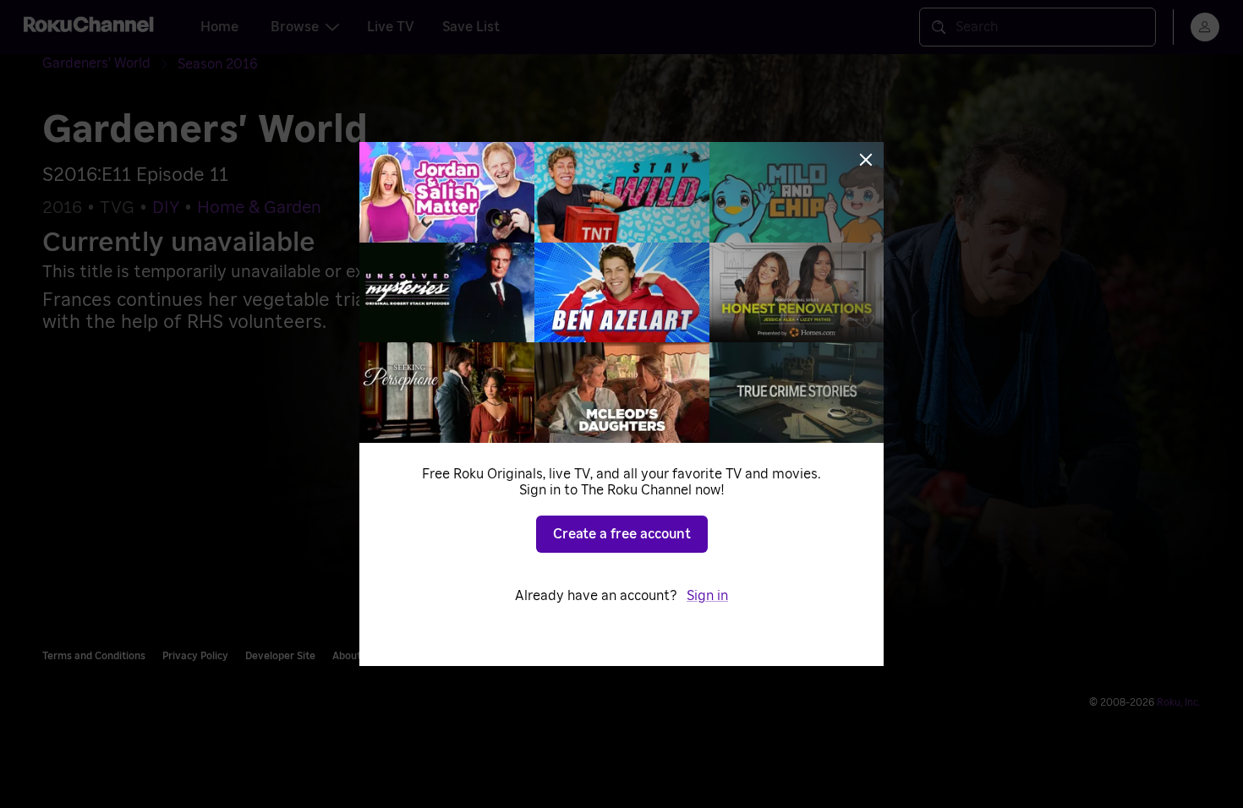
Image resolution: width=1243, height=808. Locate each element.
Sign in (707, 596)
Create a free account (622, 534)
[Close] (865, 159)
